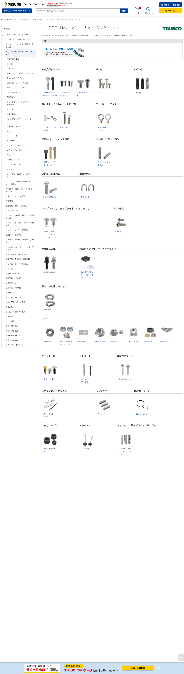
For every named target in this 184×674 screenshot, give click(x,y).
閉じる (158, 667)
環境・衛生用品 (12, 340)
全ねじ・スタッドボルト (16, 88)
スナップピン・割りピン (16, 150)
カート (137, 13)
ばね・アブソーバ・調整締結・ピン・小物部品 (19, 182)
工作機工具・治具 (13, 274)
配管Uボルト (12, 97)
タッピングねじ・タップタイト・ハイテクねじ (21, 103)
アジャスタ (11, 169)
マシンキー (11, 155)
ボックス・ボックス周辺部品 (17, 264)
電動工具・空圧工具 (14, 297)
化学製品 (9, 316)
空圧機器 (9, 201)
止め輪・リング (13, 160)
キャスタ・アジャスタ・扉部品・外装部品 (20, 45)
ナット (9, 131)
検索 (124, 11)
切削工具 (9, 269)
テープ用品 (10, 321)
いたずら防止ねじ (14, 92)
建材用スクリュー (14, 145)
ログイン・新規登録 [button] (172, 5)
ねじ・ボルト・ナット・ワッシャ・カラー (20, 53)
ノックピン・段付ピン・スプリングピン (21, 175)
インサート (11, 141)
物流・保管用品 (12, 331)
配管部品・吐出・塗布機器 (16, 206)
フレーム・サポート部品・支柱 (18, 39)
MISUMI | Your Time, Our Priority (15, 3)
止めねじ (10, 68)
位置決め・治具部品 (14, 235)
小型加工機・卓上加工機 (15, 302)
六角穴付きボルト (14, 59)
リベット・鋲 (12, 136)
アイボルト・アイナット (16, 78)
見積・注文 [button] (172, 11)
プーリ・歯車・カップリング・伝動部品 (20, 224)
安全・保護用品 (12, 326)
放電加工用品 (11, 283)
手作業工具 (10, 293)
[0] (137, 9)
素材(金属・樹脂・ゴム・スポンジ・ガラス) (20, 190)
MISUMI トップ (7, 19)
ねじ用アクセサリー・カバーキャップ (21, 120)
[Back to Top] (181, 657)
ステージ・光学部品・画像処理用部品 (20, 241)
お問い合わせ (148, 13)
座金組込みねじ (13, 114)
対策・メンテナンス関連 (15, 196)
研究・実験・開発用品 (14, 345)
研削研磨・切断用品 (14, 288)
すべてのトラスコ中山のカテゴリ (18, 35)
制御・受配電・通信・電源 (16, 254)
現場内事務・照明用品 (14, 336)
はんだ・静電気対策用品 (15, 312)
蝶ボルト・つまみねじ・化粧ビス (20, 73)
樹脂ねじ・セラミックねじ (17, 83)
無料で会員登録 (138, 668)
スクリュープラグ (14, 164)
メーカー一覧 (23, 19)
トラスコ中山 (37, 19)
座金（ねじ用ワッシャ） (16, 126)
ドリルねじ (11, 109)
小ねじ (9, 64)
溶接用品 (9, 307)
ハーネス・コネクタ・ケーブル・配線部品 (20, 248)
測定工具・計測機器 (14, 278)
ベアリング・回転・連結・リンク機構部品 (20, 216)
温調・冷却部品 (12, 210)
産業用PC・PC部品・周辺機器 (18, 259)
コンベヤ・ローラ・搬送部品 (17, 230)
